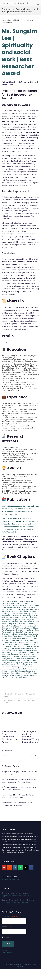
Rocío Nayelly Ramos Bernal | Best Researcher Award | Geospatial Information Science (19, 780)
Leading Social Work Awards (22, 646)
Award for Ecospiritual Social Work (16, 604)
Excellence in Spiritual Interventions (14, 634)
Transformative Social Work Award (14, 677)
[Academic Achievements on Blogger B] (9, 867)
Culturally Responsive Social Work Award (19, 627)
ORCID (4, 343)
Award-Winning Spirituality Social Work (23, 618)
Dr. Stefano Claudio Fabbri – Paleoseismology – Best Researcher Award (30, 738)
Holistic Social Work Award (11, 638)
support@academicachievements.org (15, 896)
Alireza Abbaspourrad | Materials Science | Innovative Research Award (17, 804)
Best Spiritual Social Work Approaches (20, 624)
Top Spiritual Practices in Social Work (24, 675)
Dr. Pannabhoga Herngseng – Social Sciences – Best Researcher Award (10, 738)
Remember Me (9, 937)
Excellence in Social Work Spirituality (19, 632)
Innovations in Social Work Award (23, 640)
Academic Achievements (16, 3)
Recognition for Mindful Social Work (20, 652)
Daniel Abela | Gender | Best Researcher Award (20, 695)
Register (5, 950)
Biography (13, 601)
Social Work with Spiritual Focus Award (19, 664)
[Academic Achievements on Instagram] (15, 867)
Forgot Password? (8, 952)
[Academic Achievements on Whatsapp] (20, 867)
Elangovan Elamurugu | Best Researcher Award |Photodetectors (19, 772)
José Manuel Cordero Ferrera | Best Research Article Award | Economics (19, 788)
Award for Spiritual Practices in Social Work (20, 610)
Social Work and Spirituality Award (20, 653)
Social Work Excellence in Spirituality (20, 659)
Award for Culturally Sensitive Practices (17, 602)
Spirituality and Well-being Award (25, 669)
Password (9, 927)
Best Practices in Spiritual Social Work (15, 620)
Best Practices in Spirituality (18, 621)
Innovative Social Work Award (13, 642)
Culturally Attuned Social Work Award (15, 626)
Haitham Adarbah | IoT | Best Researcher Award (19, 701)
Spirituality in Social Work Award (13, 671)
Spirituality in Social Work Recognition (18, 672)
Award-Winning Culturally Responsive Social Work (19, 614)
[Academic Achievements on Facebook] (31, 867)
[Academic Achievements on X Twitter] (25, 867)
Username (10, 916)
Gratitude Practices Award (27, 636)
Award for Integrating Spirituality (21, 609)
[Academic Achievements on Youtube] (4, 867)
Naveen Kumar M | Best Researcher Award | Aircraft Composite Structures (18, 796)
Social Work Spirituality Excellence (19, 663)
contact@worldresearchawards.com (15, 903)
